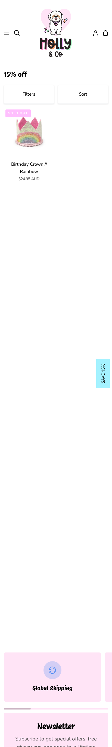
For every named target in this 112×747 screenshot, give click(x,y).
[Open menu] (5, 33)
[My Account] (93, 33)
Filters (29, 94)
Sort (83, 94)
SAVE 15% (103, 373)
